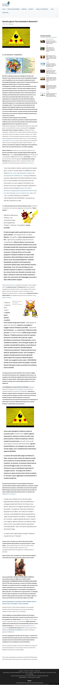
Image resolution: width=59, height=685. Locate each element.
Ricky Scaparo (29, 163)
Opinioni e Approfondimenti (13, 9)
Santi (52, 9)
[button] (56, 16)
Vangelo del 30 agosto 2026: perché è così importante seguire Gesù (51, 72)
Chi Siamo (26, 670)
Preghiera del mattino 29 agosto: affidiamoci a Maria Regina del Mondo (51, 95)
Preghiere (30, 9)
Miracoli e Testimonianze (42, 9)
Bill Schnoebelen (18, 389)
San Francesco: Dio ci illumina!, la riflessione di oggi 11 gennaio (51, 42)
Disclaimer (31, 670)
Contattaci (38, 677)
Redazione (21, 670)
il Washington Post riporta (9, 140)
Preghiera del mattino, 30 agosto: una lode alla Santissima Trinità (51, 65)
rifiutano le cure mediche (15, 630)
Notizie (4, 9)
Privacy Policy (37, 670)
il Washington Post (10, 285)
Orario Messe (5, 12)
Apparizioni (24, 9)
